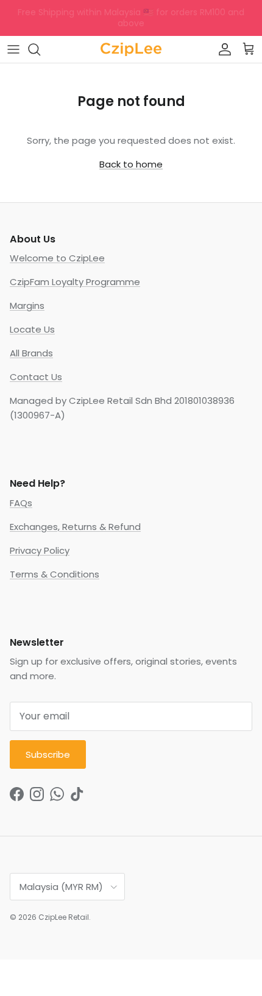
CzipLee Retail (63, 917)
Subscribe (48, 754)
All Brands (31, 353)
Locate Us (32, 329)
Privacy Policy (39, 550)
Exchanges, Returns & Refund (75, 526)
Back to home (131, 164)
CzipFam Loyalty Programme (75, 281)
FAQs (21, 502)
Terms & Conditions (54, 574)
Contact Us (36, 376)
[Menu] (13, 49)
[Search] (40, 49)
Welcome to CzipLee (57, 258)
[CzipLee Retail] (131, 49)
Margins (27, 305)
